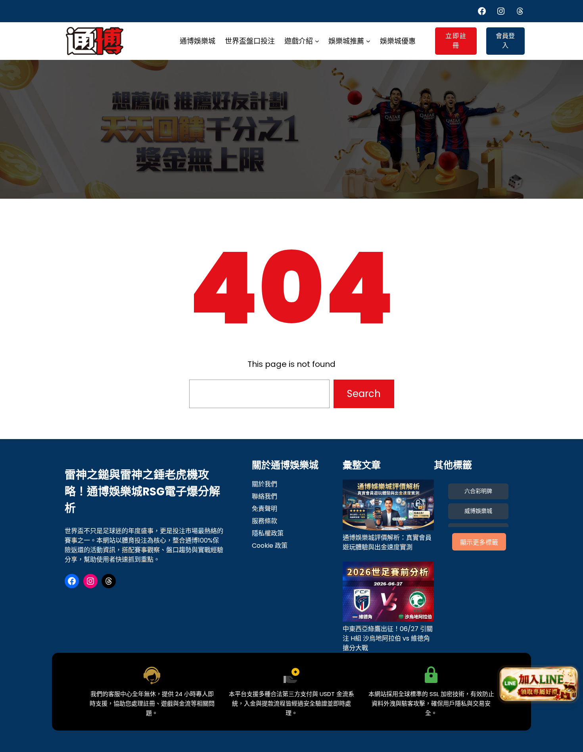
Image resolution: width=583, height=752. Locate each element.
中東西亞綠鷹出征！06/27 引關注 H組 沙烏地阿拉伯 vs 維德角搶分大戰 (388, 638)
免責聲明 (264, 508)
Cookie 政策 (270, 545)
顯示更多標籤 (479, 542)
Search (364, 393)
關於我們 (264, 484)
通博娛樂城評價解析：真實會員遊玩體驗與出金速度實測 (387, 542)
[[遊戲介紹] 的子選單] (317, 41)
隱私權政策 (268, 533)
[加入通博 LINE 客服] (538, 685)
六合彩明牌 (478, 491)
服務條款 (264, 521)
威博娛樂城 (478, 511)
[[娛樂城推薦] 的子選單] (368, 41)
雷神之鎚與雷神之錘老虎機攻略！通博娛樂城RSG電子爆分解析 (142, 491)
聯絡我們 (264, 496)
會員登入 (505, 40)
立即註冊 (456, 40)
